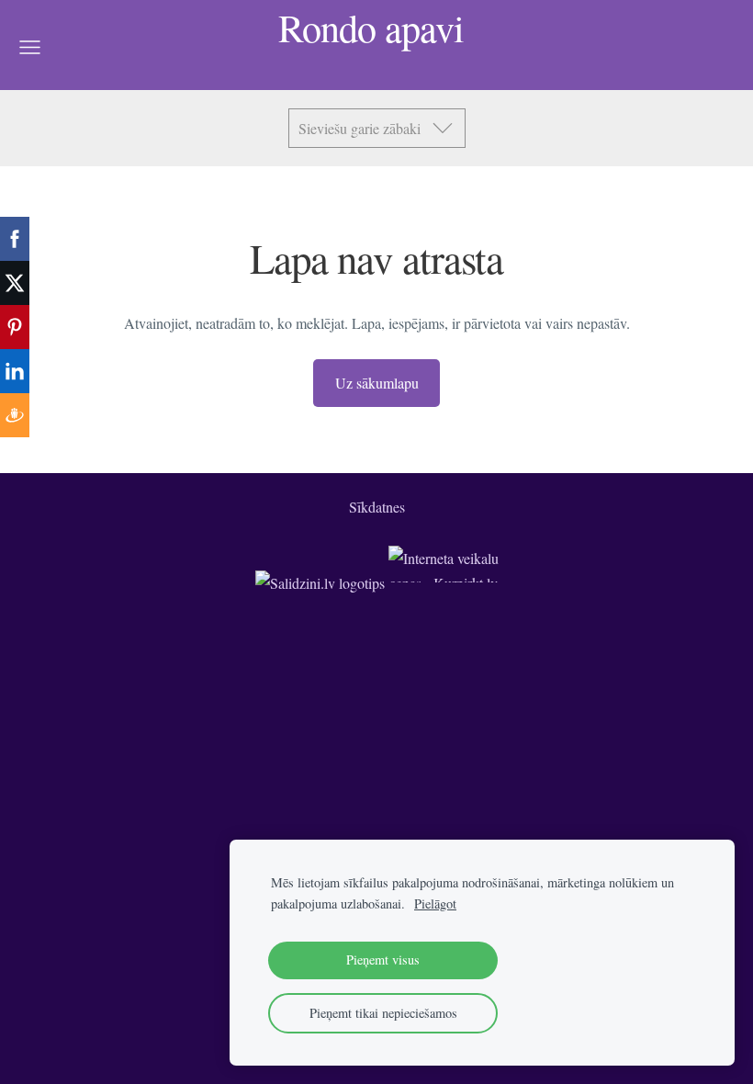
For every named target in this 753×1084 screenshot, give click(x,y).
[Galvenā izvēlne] (30, 47)
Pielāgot (435, 903)
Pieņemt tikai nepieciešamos (383, 1013)
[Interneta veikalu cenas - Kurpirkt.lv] (443, 583)
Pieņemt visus (383, 959)
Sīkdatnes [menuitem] (377, 506)
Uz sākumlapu (377, 382)
